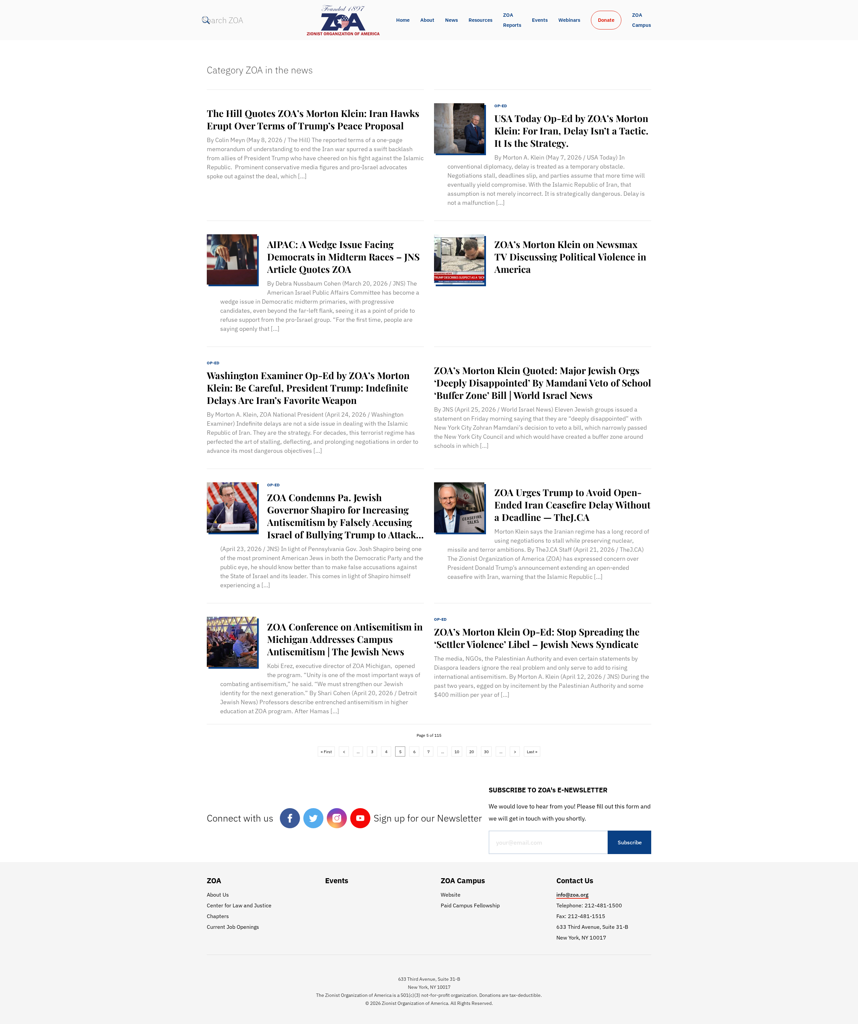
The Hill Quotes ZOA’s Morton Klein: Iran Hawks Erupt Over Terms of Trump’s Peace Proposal (313, 119)
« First (326, 751)
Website (451, 894)
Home (403, 20)
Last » (532, 751)
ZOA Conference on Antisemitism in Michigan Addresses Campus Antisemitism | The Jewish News (345, 639)
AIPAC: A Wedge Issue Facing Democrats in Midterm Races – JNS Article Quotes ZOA (343, 256)
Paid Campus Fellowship (470, 905)
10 (456, 751)
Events (540, 20)
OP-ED (500, 105)
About (427, 20)
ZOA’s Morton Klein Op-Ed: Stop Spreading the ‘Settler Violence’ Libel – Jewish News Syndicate (536, 637)
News (451, 20)
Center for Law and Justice (239, 905)
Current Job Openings (233, 926)
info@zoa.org (572, 894)
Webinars (569, 20)
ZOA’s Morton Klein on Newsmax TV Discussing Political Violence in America (570, 256)
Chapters (218, 916)
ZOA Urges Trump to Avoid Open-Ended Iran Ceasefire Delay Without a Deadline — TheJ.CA (572, 504)
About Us (218, 894)
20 (471, 751)
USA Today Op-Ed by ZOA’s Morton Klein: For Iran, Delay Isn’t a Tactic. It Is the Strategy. (571, 130)
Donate (606, 20)
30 (486, 751)
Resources (480, 20)
